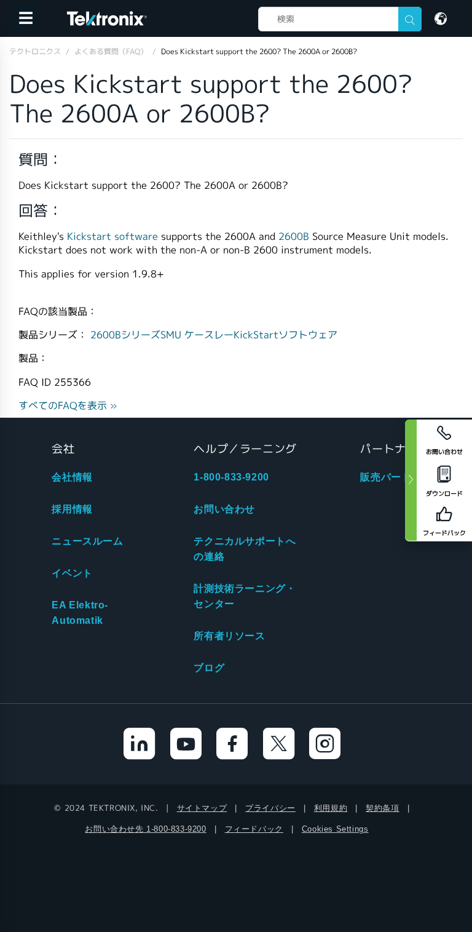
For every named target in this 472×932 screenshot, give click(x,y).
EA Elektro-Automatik (80, 613)
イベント (72, 573)
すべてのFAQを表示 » (67, 406)
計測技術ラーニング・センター (245, 596)
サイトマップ (202, 808)
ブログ (209, 668)
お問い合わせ (224, 509)
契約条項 (382, 808)
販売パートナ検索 (401, 477)
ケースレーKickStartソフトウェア (260, 335)
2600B (295, 236)
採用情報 (72, 509)
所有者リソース (229, 636)
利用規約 (330, 808)
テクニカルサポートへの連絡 (245, 549)
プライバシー (270, 808)
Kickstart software (112, 236)
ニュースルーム (87, 541)
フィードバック (254, 829)
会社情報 (72, 477)
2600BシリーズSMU (137, 335)
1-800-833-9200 (231, 477)
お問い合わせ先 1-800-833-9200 (145, 829)
